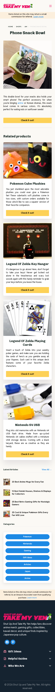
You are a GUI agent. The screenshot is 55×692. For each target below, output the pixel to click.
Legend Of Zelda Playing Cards (27, 343)
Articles (27, 564)
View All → (47, 469)
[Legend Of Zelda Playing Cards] (27, 318)
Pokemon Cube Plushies (27, 183)
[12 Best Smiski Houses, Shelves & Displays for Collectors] (6, 492)
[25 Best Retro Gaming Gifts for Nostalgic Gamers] (6, 503)
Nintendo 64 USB (27, 425)
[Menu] (50, 6)
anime (20, 103)
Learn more (38, 16)
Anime (27, 578)
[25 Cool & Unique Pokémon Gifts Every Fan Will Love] (6, 514)
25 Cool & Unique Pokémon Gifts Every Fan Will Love (30, 513)
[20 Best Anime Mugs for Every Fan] (6, 482)
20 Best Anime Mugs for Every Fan (28, 482)
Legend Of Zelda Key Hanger (27, 264)
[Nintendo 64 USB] (27, 402)
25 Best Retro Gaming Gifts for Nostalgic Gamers (31, 503)
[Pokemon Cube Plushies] (27, 160)
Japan (27, 571)
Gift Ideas (27, 557)
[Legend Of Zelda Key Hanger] (27, 241)
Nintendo (27, 543)
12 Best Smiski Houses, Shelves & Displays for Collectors (31, 492)
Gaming (27, 550)
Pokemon (27, 536)
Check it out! (27, 120)
